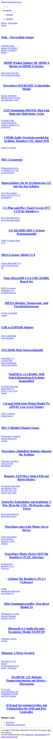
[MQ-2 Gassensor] (8, 148)
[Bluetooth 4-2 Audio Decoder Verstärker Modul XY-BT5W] (11, 618)
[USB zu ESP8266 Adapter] (11, 315)
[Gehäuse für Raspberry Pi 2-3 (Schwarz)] (11, 568)
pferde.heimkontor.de (9, 737)
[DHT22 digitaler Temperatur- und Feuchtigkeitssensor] (11, 293)
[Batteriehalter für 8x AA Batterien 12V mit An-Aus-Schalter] (11, 173)
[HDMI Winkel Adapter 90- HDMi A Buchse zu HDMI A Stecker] (11, 52)
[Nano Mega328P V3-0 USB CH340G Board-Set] (11, 268)
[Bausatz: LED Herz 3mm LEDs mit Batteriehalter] (11, 466)
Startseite (9, 15)
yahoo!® (7, 732)
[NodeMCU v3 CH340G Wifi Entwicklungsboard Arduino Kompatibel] (11, 365)
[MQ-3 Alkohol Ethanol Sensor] (11, 416)
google (44, 730)
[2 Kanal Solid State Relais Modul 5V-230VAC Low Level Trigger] (11, 393)
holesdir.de (29, 735)
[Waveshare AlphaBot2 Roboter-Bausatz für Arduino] (11, 441)
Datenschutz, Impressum (15, 725)
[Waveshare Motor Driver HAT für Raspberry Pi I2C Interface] (11, 543)
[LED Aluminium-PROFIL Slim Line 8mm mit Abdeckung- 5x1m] (11, 100)
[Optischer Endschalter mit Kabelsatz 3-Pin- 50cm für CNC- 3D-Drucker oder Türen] (11, 493)
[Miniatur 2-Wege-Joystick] (11, 641)
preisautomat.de (40, 735)
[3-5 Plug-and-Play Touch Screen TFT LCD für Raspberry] (11, 198)
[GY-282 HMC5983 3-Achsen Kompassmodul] (11, 220)
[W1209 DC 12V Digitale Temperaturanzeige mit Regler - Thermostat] (11, 668)
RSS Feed (10, 722)
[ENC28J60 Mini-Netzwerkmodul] (11, 338)
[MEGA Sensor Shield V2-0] (11, 243)
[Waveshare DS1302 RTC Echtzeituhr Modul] (11, 75)
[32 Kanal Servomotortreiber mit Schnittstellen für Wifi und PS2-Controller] (11, 696)
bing (49, 730)
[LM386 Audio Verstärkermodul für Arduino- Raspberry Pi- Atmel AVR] (11, 127)
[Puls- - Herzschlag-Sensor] (11, 25)
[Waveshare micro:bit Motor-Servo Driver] (11, 516)
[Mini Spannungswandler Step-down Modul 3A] (11, 593)
